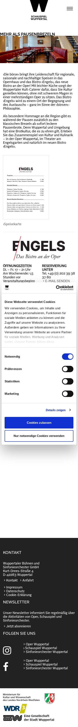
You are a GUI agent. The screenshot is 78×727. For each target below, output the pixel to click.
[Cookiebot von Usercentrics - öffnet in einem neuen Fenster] (56, 288)
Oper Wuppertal (37, 644)
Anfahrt (28, 580)
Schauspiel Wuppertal (42, 664)
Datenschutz (15, 591)
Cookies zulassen (39, 422)
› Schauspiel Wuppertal (40, 648)
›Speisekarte (12, 224)
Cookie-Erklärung (19, 595)
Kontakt (12, 580)
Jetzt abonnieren (18, 626)
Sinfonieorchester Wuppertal (47, 652)
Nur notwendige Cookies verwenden (39, 435)
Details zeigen (56, 410)
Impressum (14, 587)
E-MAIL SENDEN (57, 281)
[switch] (67, 369)
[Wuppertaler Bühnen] (39, 10)
